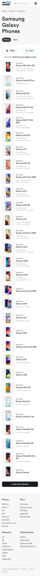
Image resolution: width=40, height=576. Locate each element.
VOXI (4, 556)
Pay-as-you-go (26, 507)
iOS (3, 513)
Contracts (24, 504)
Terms (31, 569)
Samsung (21, 11)
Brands (5, 526)
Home (4, 11)
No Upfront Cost (9, 523)
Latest (4, 507)
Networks (6, 532)
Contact (5, 571)
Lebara (5, 553)
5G (3, 510)
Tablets (23, 537)
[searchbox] (22, 3)
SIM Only (23, 510)
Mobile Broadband (28, 546)
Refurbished (25, 517)
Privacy (24, 569)
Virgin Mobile (7, 549)
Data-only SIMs (26, 543)
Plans (15, 40)
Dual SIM (5, 520)
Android (5, 517)
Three (4, 543)
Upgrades (24, 513)
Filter (12, 51)
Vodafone (6, 546)
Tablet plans (25, 540)
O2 (3, 537)
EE (3, 540)
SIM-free (5, 504)
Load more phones (20, 484)
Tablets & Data (27, 532)
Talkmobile (6, 559)
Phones (12, 11)
